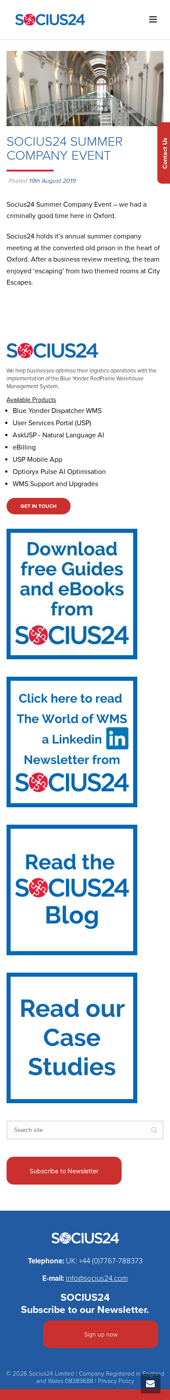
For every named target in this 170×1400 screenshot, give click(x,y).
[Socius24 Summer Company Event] (85, 88)
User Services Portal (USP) (52, 423)
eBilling (24, 447)
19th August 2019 (52, 181)
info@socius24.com (97, 1278)
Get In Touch (38, 506)
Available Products (31, 399)
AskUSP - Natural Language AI (58, 435)
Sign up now (101, 1334)
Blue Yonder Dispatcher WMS (57, 411)
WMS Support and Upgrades (55, 484)
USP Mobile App (37, 459)
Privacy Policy (116, 1381)
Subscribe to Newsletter (64, 1171)
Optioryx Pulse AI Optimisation (59, 472)
